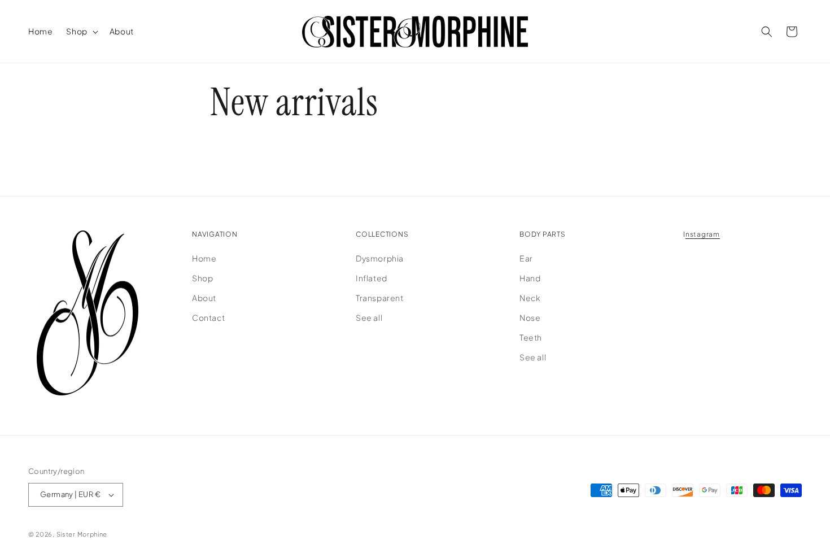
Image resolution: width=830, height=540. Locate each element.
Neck (529, 298)
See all (369, 317)
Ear (526, 257)
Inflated (371, 278)
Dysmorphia (380, 257)
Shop (202, 278)
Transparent (380, 298)
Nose (529, 317)
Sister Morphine (82, 534)
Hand (529, 278)
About (204, 298)
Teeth (530, 337)
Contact (208, 317)
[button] (80, 31)
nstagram (702, 234)
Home (204, 257)
